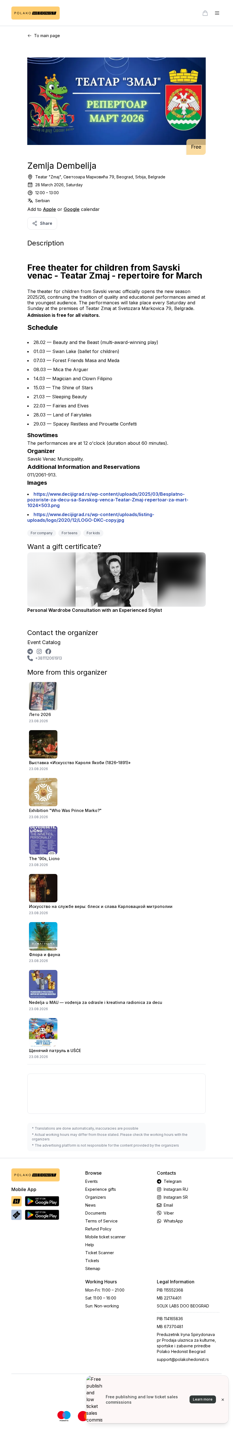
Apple (49, 209)
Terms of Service (101, 1221)
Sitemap (92, 1268)
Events (91, 1181)
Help (89, 1244)
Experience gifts (100, 1189)
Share (46, 223)
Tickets (92, 1260)
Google (72, 209)
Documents (95, 1213)
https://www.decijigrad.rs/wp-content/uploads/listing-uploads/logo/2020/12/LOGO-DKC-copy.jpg (90, 517)
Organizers (95, 1197)
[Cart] (205, 13)
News (90, 1205)
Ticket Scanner (99, 1252)
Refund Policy (98, 1228)
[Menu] (217, 13)
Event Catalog (44, 642)
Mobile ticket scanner (105, 1236)
